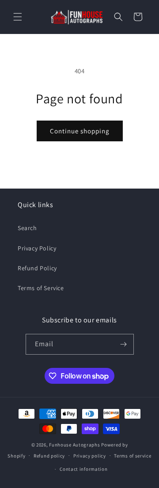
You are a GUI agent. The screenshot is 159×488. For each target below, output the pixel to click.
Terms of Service (41, 288)
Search (27, 228)
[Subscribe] (123, 344)
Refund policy (49, 456)
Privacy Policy (37, 248)
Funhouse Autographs (74, 445)
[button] (17, 16)
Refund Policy (37, 268)
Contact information (83, 469)
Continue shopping (80, 131)
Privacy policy (89, 456)
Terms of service (132, 456)
